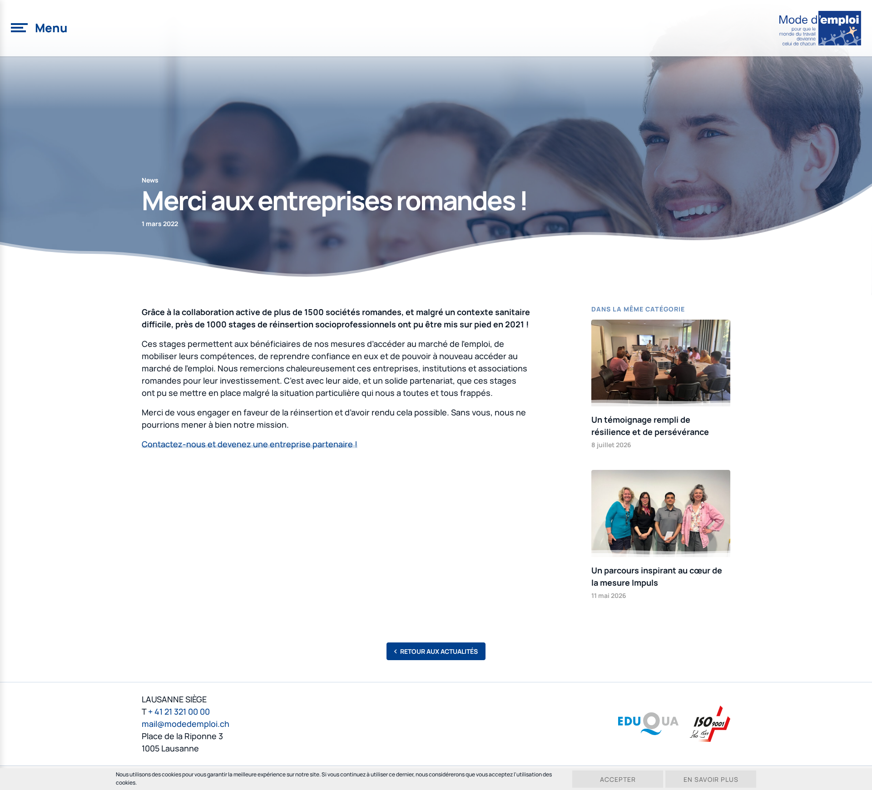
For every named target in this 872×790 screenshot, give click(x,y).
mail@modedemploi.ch (185, 723)
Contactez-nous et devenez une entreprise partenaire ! (249, 444)
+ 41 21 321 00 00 (179, 711)
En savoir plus (711, 779)
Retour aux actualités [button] (439, 651)
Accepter (618, 779)
